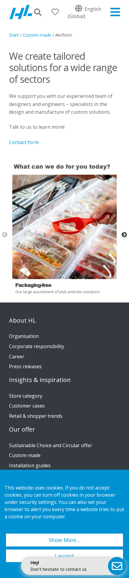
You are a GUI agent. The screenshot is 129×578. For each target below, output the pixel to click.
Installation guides (30, 465)
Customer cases (27, 405)
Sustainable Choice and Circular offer (50, 445)
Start (14, 35)
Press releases (25, 366)
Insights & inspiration (40, 380)
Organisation (24, 336)
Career (16, 356)
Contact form (24, 142)
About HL (22, 320)
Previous (5, 235)
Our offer (22, 429)
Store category (25, 396)
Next (124, 235)
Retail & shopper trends (35, 416)
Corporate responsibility (36, 346)
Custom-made (37, 35)
